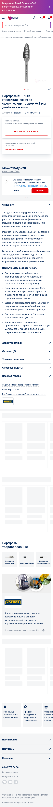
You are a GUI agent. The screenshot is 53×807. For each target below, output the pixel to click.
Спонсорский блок (11, 171)
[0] (41, 18)
